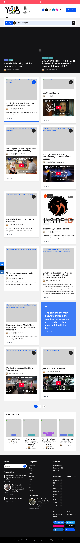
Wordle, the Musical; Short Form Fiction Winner (20, 369)
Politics (49, 435)
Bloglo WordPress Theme (58, 540)
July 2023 (56, 471)
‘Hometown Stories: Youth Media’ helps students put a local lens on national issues (20, 327)
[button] (71, 10)
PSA (30, 485)
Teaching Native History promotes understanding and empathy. (21, 149)
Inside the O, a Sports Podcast (56, 229)
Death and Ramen (23, 22)
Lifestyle (51, 432)
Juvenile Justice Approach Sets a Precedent (20, 220)
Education (45, 57)
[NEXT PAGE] (44, 406)
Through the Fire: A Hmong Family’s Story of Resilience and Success (57, 156)
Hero (6, 60)
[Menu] (7, 17)
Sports (31, 487)
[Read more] (58, 319)
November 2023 (58, 468)
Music (30, 479)
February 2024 (57, 465)
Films (13, 435)
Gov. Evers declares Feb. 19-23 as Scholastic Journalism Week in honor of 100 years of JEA (58, 63)
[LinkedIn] (2, 272)
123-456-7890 (71, 514)
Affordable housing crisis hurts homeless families (19, 64)
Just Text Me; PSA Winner (54, 368)
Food (45, 432)
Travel (11, 60)
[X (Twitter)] (2, 268)
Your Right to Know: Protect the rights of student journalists (20, 104)
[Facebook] (2, 264)
